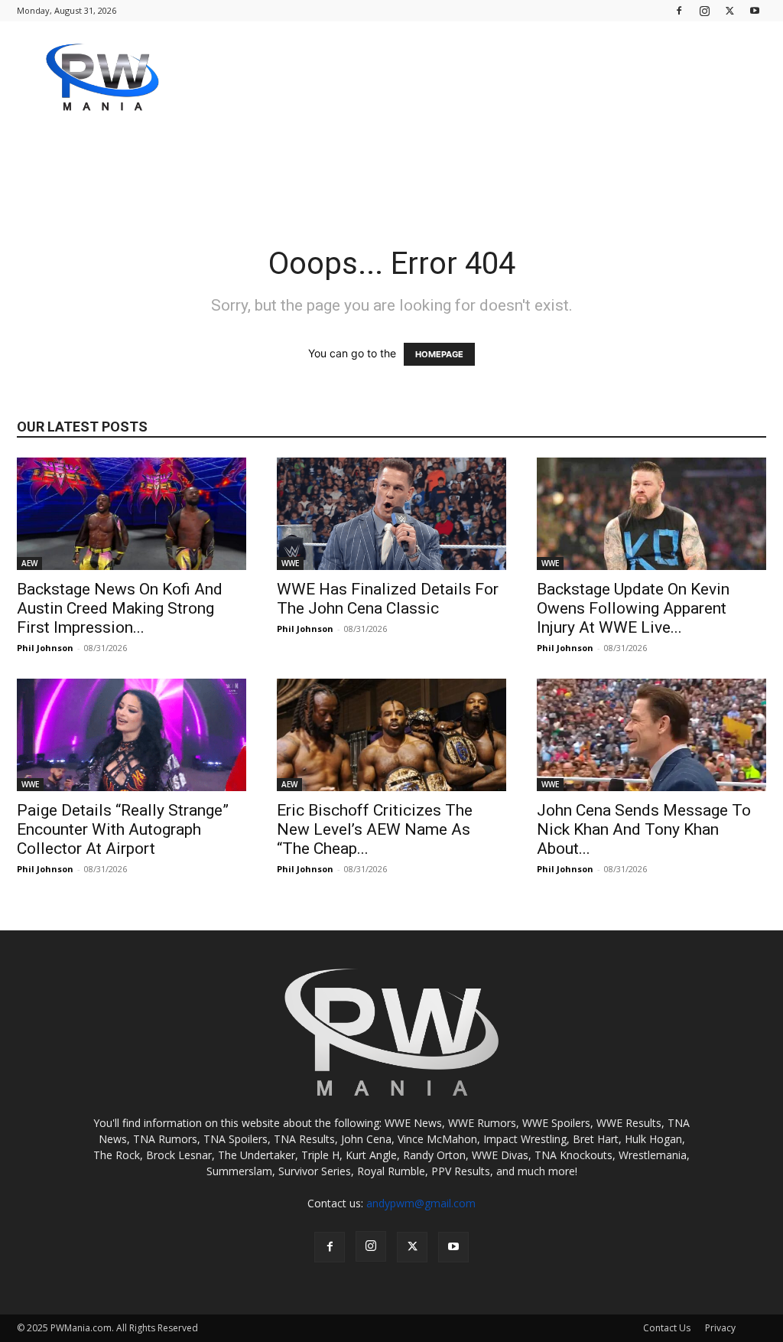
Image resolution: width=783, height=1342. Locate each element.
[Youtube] (754, 10)
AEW (29, 563)
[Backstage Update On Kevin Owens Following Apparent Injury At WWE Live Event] (651, 514)
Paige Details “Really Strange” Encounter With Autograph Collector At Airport (123, 829)
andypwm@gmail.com (421, 1203)
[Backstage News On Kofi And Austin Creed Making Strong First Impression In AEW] (131, 514)
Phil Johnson (45, 647)
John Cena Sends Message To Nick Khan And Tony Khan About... (644, 829)
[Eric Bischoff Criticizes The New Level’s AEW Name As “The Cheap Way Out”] (391, 735)
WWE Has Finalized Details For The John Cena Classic (388, 598)
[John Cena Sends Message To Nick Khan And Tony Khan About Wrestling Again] (651, 735)
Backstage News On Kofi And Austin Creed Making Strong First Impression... (120, 608)
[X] (729, 10)
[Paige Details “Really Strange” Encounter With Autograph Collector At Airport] (131, 735)
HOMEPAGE (439, 354)
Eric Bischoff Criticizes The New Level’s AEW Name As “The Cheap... (375, 829)
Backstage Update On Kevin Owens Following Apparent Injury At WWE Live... (633, 608)
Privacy (720, 1327)
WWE (290, 563)
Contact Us (666, 1327)
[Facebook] (679, 10)
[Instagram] (704, 10)
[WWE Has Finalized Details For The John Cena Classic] (391, 514)
